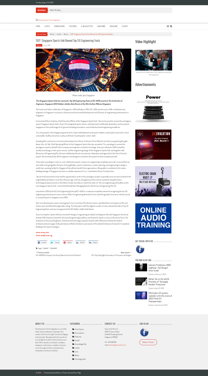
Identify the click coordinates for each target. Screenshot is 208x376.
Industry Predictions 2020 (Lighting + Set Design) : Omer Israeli (160, 268)
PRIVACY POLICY (148, 342)
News (66, 34)
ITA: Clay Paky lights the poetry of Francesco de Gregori (111, 255)
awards (45, 248)
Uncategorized (80, 359)
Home (38, 26)
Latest (47, 26)
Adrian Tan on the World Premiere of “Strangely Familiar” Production (159, 282)
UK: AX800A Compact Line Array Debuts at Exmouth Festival (58, 255)
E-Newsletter (87, 26)
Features (73, 26)
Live (76, 351)
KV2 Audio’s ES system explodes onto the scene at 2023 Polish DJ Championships (160, 297)
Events (125, 26)
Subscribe (101, 26)
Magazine (114, 26)
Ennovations (59, 26)
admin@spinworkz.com (117, 345)
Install (77, 340)
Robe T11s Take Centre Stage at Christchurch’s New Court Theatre (73, 10)
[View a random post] (168, 26)
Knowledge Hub (80, 344)
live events (53, 248)
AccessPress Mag (74, 373)
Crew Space (79, 329)
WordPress (57, 373)
